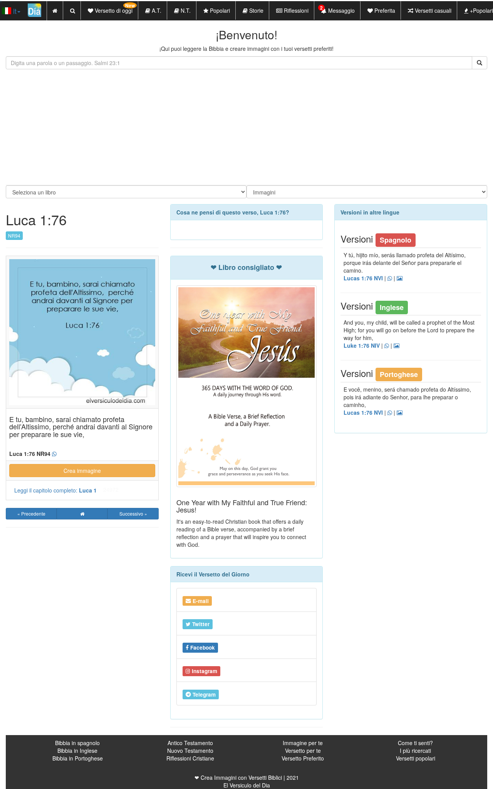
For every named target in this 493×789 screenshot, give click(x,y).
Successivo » (133, 513)
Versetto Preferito (303, 758)
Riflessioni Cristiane (190, 758)
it (14, 11)
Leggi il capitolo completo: (55, 490)
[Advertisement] (246, 127)
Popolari (219, 10)
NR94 (14, 235)
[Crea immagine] (399, 278)
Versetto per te (303, 750)
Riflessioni (295, 10)
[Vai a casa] (82, 513)
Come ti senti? (415, 743)
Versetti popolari (415, 758)
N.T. (185, 10)
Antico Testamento (190, 743)
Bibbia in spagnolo (77, 743)
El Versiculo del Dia (246, 785)
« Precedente (31, 513)
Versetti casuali (432, 10)
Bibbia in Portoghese (77, 758)
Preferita (384, 10)
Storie (255, 10)
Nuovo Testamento (190, 750)
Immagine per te (303, 743)
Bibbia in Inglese (77, 750)
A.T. (155, 10)
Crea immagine (82, 470)
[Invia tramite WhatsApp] (54, 454)
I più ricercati (415, 750)
